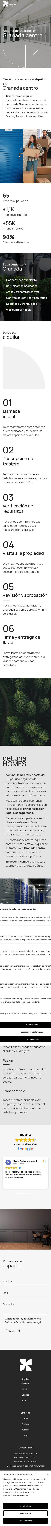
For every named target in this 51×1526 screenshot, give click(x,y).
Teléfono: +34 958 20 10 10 (25, 1457)
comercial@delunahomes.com (25, 1453)
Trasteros (25, 1400)
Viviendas (25, 1383)
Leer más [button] (9, 1184)
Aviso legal (35, 1322)
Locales (25, 1395)
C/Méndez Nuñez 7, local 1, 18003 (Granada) (25, 1466)
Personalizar (25, 1513)
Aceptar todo (25, 1506)
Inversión (25, 1429)
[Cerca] (48, 1474)
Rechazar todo (25, 1521)
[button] (46, 4)
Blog (25, 1435)
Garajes (25, 1389)
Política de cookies (19, 1495)
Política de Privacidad (15, 1322)
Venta (25, 1418)
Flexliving (26, 1424)
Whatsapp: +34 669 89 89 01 (25, 1461)
